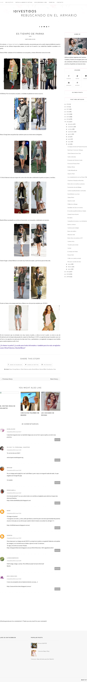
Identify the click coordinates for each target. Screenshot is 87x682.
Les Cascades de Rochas (47, 414)
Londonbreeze (13, 558)
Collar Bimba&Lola (72, 170)
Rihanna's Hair (71, 234)
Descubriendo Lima (40, 2)
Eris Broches (12, 576)
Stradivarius (50, 369)
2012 (67, 121)
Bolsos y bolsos (72, 224)
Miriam (9, 467)
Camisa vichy (71, 241)
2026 (67, 104)
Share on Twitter (32, 364)
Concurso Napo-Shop (43, 651)
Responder (57, 439)
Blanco (18, 369)
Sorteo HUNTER (42, 643)
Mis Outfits (9, 2)
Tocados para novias (73, 244)
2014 (67, 116)
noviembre (70, 126)
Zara (54, 369)
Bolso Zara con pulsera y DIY (75, 238)
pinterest (77, 85)
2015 (67, 114)
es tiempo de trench (12, 44)
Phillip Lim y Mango (72, 204)
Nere (9, 510)
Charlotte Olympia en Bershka (76, 180)
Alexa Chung (12, 369)
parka (30, 369)
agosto (70, 134)
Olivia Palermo (24, 369)
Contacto (60, 2)
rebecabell (11, 490)
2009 (67, 276)
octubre (70, 129)
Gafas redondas (72, 156)
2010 (67, 274)
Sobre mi (52, 2)
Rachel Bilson (35, 369)
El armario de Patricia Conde (75, 160)
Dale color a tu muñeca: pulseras (76, 184)
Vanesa (9, 535)
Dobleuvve (11, 429)
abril (69, 144)
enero (69, 269)
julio (69, 136)
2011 (67, 271)
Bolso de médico (72, 231)
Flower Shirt (71, 255)
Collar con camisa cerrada (74, 258)
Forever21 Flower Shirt (74, 163)
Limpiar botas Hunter (73, 214)
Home (1, 2)
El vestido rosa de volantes (7, 407)
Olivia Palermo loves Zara (74, 153)
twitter (77, 78)
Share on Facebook (16, 364)
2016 (67, 111)
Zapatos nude (71, 200)
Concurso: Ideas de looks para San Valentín (42, 659)
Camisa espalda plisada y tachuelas (77, 190)
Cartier (69, 248)
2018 (67, 106)
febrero (70, 266)
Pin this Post (48, 364)
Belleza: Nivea (71, 167)
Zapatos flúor (71, 173)
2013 (67, 119)
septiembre (71, 131)
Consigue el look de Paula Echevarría (77, 146)
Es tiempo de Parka (73, 251)
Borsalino (70, 217)
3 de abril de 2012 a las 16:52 (14, 493)
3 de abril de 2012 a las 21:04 (14, 560)
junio (69, 139)
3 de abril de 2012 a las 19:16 (14, 513)
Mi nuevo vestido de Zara (74, 261)
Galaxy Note (71, 197)
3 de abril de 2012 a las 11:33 (14, 450)
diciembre (70, 124)
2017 (67, 109)
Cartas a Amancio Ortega (23, 2)
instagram (68, 85)
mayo (69, 141)
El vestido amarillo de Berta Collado (77, 211)
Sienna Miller (43, 369)
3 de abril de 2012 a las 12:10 (14, 470)
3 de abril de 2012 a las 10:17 (14, 431)
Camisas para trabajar (73, 228)
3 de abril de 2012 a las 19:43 (14, 538)
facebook (69, 78)
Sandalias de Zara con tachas (75, 207)
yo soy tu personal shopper (18, 447)
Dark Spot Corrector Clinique (75, 150)
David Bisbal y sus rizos (74, 194)
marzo (69, 264)
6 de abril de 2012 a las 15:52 (14, 579)
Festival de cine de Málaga (74, 187)
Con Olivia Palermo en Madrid (30, 414)
